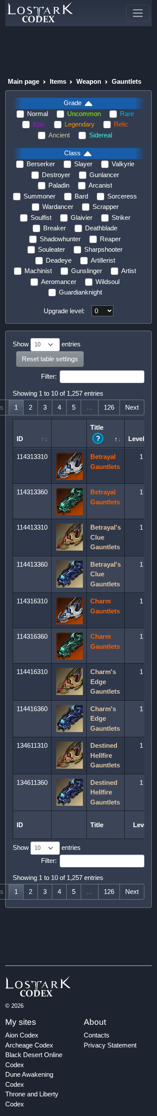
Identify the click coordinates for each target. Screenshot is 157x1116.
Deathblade (101, 228)
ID (20, 438)
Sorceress (122, 196)
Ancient (59, 135)
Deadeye (59, 260)
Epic (39, 124)
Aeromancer (58, 281)
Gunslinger (86, 270)
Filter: (49, 376)
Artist (128, 270)
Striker (121, 217)
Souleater (51, 249)
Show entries (47, 344)
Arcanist (100, 185)
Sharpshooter (103, 249)
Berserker (41, 164)
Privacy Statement (110, 1045)
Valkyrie (123, 164)
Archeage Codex (29, 1045)
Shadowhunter (60, 239)
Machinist (38, 270)
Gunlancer (104, 174)
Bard (81, 196)
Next (132, 407)
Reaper (110, 239)
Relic (121, 124)
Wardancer (57, 206)
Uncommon (84, 113)
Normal (37, 113)
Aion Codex (21, 1035)
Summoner (39, 196)
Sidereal (100, 135)
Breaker (54, 228)
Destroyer (56, 174)
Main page (23, 81)
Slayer (83, 164)
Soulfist (41, 217)
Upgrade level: (64, 311)
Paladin (58, 185)
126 (109, 407)
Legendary (80, 124)
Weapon (88, 81)
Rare (127, 113)
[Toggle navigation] (138, 13)
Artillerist (103, 260)
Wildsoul (107, 281)
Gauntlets (126, 81)
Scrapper (105, 206)
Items (58, 81)
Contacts (96, 1035)
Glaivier (81, 217)
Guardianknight (80, 292)
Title (96, 433)
